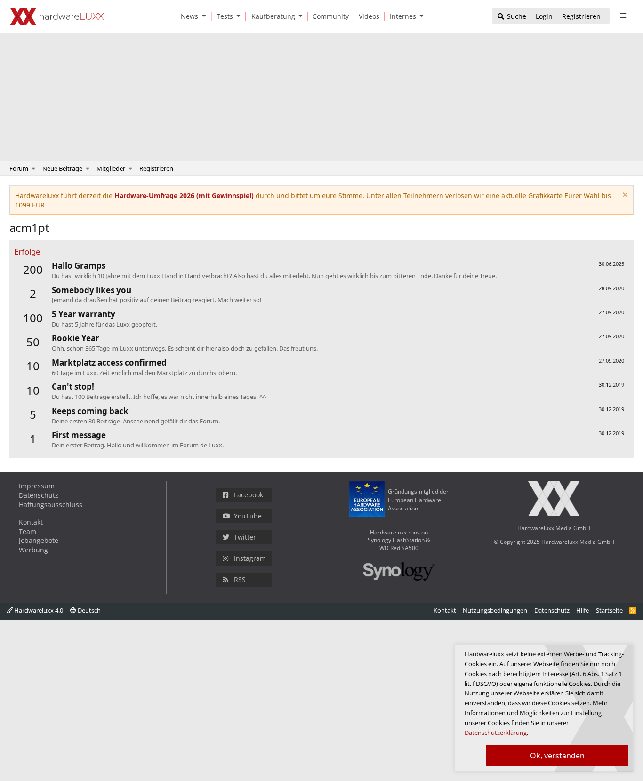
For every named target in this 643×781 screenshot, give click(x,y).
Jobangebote (38, 540)
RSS (240, 579)
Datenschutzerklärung (496, 732)
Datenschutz (38, 495)
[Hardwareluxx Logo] (57, 16)
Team (27, 531)
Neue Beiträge (62, 168)
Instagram (250, 558)
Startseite (609, 610)
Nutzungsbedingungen (495, 610)
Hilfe (582, 610)
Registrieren (156, 168)
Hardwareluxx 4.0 (38, 610)
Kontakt (31, 522)
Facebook (248, 494)
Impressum (37, 485)
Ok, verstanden (557, 755)
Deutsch (88, 610)
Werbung (33, 549)
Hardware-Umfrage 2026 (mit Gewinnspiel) (184, 195)
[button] (205, 16)
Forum (18, 168)
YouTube (248, 515)
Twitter (245, 537)
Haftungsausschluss (50, 504)
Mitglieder (110, 168)
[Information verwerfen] (624, 196)
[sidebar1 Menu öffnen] (623, 16)
